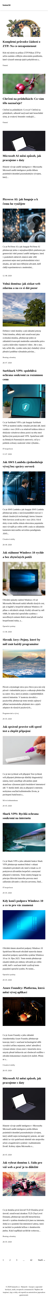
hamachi (6, 5)
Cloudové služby (9, 539)
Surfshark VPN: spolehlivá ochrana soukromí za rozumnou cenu (23, 375)
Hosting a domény (9, 357)
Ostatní (5, 65)
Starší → (41, 1260)
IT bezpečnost (8, 449)
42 (31, 1260)
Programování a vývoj (11, 713)
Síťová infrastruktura (10, 800)
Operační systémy (9, 626)
